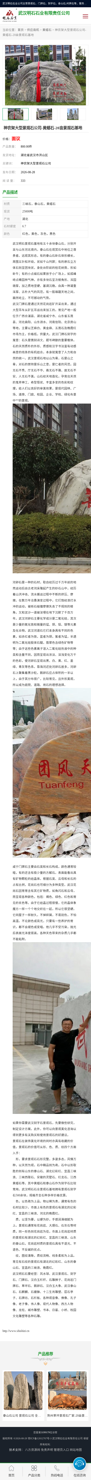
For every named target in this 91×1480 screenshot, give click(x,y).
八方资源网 (32, 1449)
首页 (21, 29)
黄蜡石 (47, 29)
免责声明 (47, 1449)
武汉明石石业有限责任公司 (67, 1438)
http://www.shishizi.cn (16, 1330)
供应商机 (33, 29)
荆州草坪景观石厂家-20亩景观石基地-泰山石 (33, 1415)
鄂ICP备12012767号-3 (40, 1438)
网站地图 (76, 1449)
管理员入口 (61, 1449)
